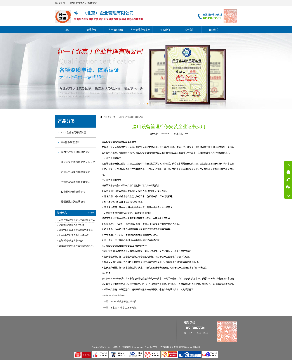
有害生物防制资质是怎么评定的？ (74, 235)
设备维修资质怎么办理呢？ (71, 240)
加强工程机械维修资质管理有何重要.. (76, 230)
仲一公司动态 (116, 29)
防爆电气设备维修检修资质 (75, 172)
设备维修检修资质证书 (73, 191)
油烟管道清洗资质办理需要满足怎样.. (76, 246)
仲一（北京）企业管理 (123, 117)
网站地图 (196, 347)
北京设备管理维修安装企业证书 (78, 162)
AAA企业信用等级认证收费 (123, 301)
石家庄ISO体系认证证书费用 (123, 307)
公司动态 (139, 117)
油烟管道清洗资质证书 (73, 201)
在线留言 (214, 29)
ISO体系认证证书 (70, 142)
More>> (91, 213)
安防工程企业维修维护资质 (75, 152)
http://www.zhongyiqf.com (113, 295)
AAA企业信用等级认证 (73, 132)
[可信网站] (169, 357)
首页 (66, 29)
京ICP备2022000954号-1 (183, 347)
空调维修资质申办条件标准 (71, 225)
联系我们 (165, 29)
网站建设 (169, 347)
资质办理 (91, 29)
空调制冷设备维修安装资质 (75, 182)
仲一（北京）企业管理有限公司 (120, 347)
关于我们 (189, 29)
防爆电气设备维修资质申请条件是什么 (77, 220)
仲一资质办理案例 (140, 29)
